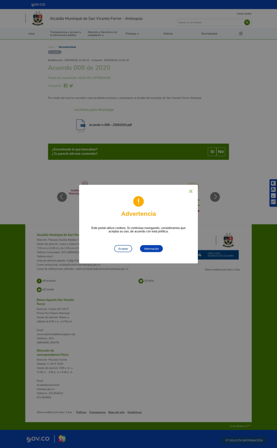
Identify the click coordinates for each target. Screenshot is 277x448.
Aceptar (123, 248)
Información (151, 248)
